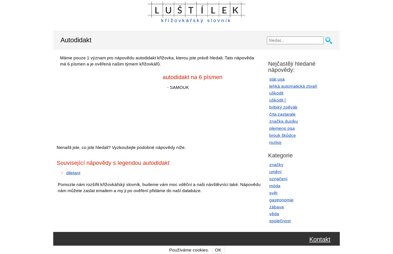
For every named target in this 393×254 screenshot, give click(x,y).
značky (276, 164)
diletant (73, 173)
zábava (276, 207)
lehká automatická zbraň (293, 86)
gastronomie (281, 200)
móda (274, 186)
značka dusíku (283, 121)
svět (273, 193)
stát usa (277, 79)
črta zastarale (282, 114)
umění (275, 171)
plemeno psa (282, 128)
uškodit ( (277, 100)
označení (278, 178)
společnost (280, 221)
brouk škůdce (282, 135)
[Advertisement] (96, 102)
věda (274, 213)
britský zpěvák (283, 107)
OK (218, 250)
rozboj (275, 142)
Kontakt (319, 239)
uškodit (276, 93)
